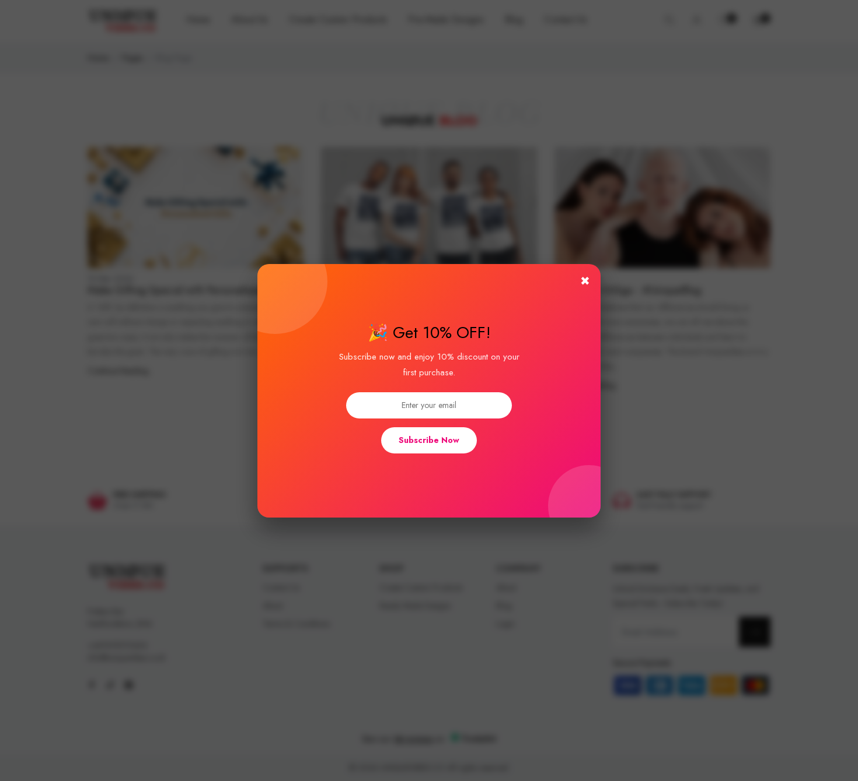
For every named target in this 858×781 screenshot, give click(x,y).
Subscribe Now (429, 440)
